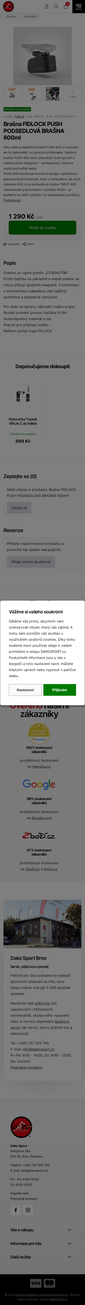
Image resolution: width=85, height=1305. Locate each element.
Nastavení (25, 690)
